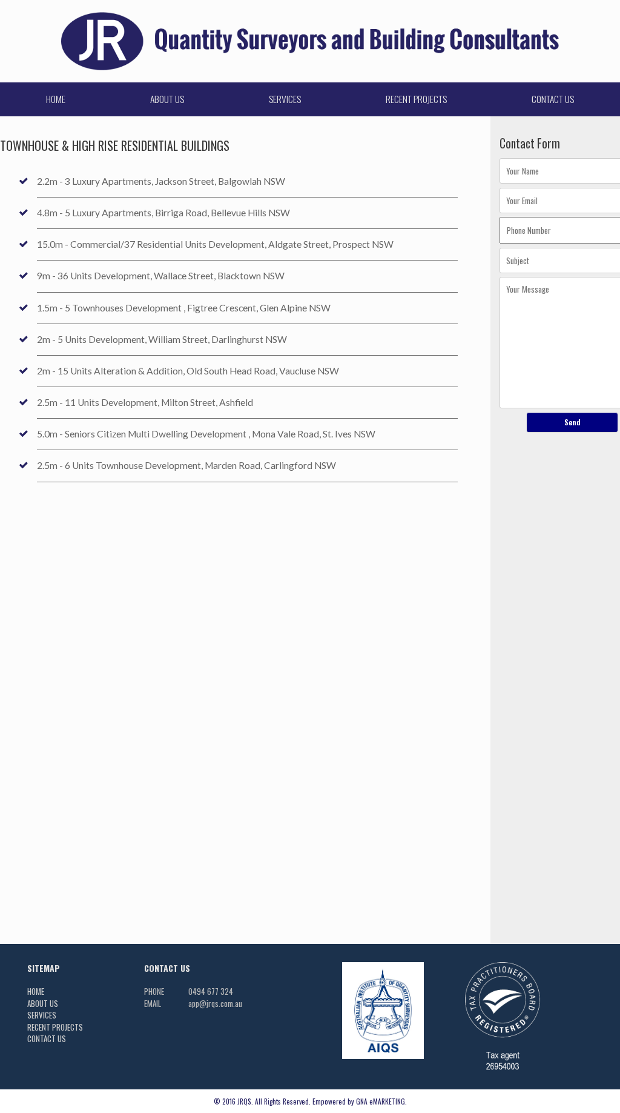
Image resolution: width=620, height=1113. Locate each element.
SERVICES (285, 98)
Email (152, 1003)
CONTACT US (553, 98)
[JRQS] (310, 41)
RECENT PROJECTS (416, 98)
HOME (55, 98)
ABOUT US (167, 98)
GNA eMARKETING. (381, 1101)
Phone (154, 991)
